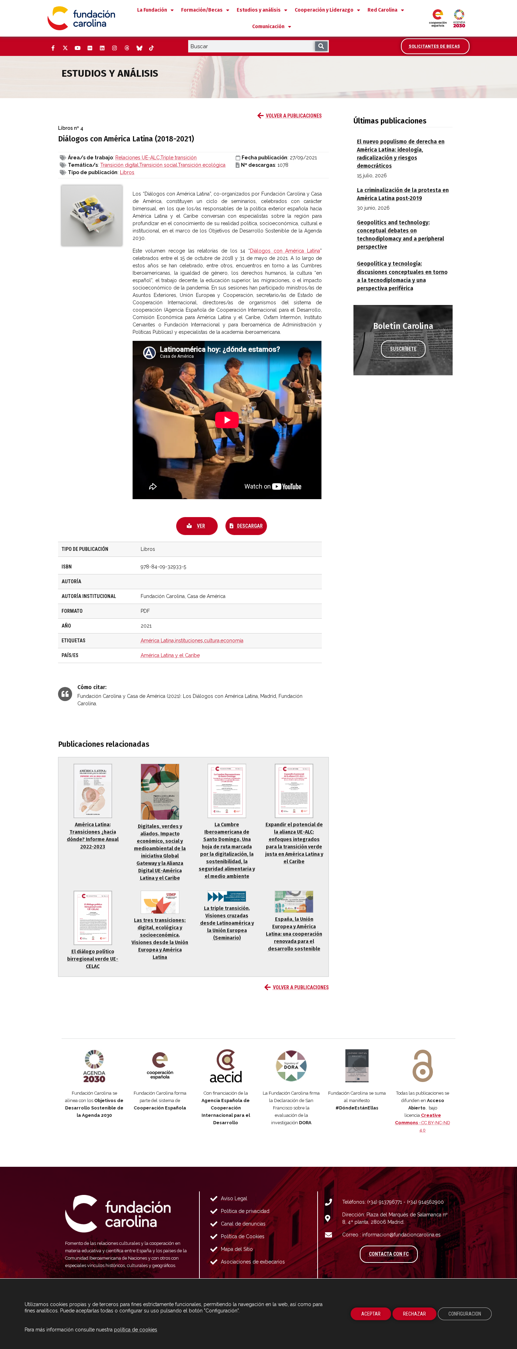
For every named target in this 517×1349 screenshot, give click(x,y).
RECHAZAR (414, 1314)
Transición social (158, 165)
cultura (211, 640)
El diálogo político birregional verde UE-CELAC (92, 959)
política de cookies (135, 1329)
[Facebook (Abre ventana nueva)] (52, 48)
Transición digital (119, 165)
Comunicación (268, 27)
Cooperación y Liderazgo (324, 10)
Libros (127, 172)
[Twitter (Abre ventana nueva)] (65, 48)
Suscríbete (403, 349)
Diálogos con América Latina (285, 251)
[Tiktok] (151, 48)
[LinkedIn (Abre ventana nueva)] (102, 48)
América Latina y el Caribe (170, 655)
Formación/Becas (202, 10)
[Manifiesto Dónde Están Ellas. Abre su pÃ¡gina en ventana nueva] (357, 1065)
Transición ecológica (201, 165)
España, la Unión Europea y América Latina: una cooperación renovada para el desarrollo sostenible (294, 934)
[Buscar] (321, 46)
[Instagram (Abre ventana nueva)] (114, 48)
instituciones (189, 640)
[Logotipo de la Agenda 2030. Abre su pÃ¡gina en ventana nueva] (94, 1065)
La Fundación (152, 10)
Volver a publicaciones (294, 116)
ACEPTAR (371, 1314)
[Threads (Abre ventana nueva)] (126, 48)
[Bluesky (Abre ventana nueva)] (139, 48)
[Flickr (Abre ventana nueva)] (89, 48)
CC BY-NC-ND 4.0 (422, 1123)
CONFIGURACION (464, 1314)
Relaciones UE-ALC (137, 157)
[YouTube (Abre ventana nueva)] (77, 48)
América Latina (157, 640)
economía (232, 640)
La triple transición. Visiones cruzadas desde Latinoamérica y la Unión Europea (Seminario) (227, 923)
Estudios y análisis (259, 10)
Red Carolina (382, 10)
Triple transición (178, 157)
